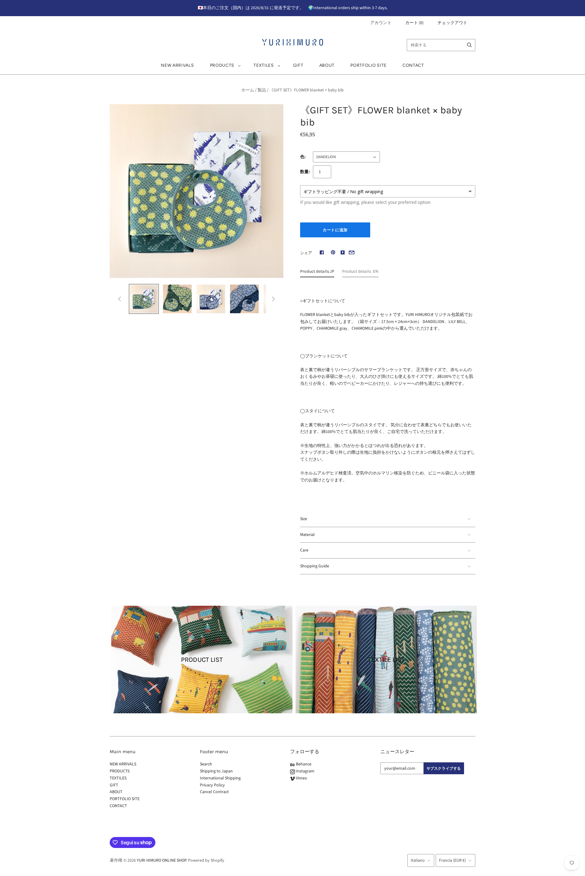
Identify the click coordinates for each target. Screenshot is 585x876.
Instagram (304, 771)
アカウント (381, 23)
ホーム (247, 90)
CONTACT (413, 65)
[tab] (317, 273)
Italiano (418, 860)
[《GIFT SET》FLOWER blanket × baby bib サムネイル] (144, 299)
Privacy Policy (212, 785)
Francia (452, 860)
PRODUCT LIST (202, 660)
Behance (303, 764)
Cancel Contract (214, 792)
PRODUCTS (222, 65)
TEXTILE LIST (386, 660)
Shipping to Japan (216, 771)
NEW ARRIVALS (177, 65)
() (414, 23)
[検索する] (469, 45)
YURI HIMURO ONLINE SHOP (161, 860)
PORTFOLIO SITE (368, 65)
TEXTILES (264, 65)
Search (206, 764)
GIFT (298, 65)
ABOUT (327, 65)
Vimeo (301, 778)
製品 (261, 90)
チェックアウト (452, 23)
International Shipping (220, 778)
